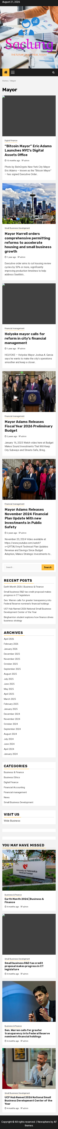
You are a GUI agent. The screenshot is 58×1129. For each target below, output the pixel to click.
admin (26, 161)
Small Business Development (17, 228)
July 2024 (8, 739)
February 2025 (11, 704)
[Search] (53, 72)
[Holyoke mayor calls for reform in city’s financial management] (29, 303)
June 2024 (9, 744)
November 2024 (12, 719)
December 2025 (12, 654)
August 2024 (10, 734)
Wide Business (12, 820)
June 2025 (9, 684)
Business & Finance (14, 772)
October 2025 (11, 664)
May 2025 (9, 689)
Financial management (14, 328)
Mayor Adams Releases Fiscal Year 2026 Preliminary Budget (28, 426)
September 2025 (12, 669)
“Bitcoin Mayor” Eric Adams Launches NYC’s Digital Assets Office (28, 150)
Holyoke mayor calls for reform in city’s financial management (25, 338)
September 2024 (12, 729)
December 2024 (12, 714)
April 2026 (9, 639)
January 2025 (10, 709)
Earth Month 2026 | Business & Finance (24, 586)
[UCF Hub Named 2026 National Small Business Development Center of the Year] (29, 1068)
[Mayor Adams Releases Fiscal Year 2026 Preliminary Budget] (29, 391)
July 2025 (8, 679)
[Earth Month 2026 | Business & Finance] (29, 870)
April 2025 (9, 694)
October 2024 (11, 724)
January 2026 (10, 649)
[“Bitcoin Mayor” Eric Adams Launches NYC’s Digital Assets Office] (29, 115)
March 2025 (10, 699)
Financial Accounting (14, 787)
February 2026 (11, 644)
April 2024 (9, 749)
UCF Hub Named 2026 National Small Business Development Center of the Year (28, 1100)
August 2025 (10, 674)
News (7, 797)
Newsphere (43, 1121)
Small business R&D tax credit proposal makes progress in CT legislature (24, 966)
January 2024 (10, 754)
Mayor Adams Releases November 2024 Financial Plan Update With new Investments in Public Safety (26, 518)
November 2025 (12, 659)
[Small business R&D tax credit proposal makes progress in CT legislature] (29, 934)
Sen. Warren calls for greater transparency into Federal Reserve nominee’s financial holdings (27, 1033)
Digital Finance (11, 141)
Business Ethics (12, 777)
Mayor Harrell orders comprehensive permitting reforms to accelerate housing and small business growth (28, 242)
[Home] (6, 72)
